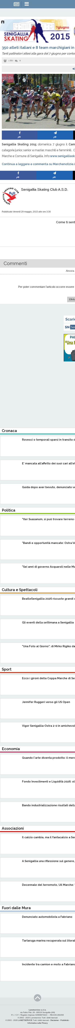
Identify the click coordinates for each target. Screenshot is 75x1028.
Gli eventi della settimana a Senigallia (48, 622)
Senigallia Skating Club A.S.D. (44, 189)
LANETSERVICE (25, 1020)
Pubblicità (64, 1020)
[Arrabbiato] (18, 233)
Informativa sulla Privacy (37, 1023)
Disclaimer (54, 1020)
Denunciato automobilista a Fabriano (47, 916)
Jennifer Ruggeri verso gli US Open (46, 702)
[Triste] (55, 233)
